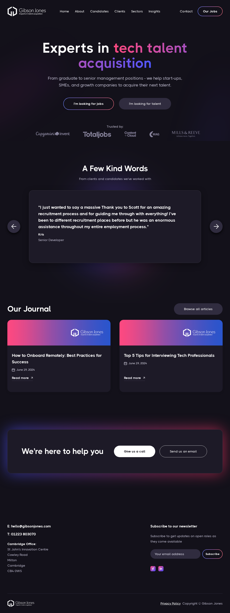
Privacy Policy (170, 603)
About (79, 11)
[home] (26, 11)
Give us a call (134, 451)
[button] (13, 226)
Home (64, 11)
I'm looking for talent (145, 104)
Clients (119, 11)
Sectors (137, 11)
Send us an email (183, 451)
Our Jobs (210, 11)
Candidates (99, 11)
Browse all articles (198, 309)
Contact (186, 11)
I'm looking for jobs (89, 104)
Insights (154, 11)
